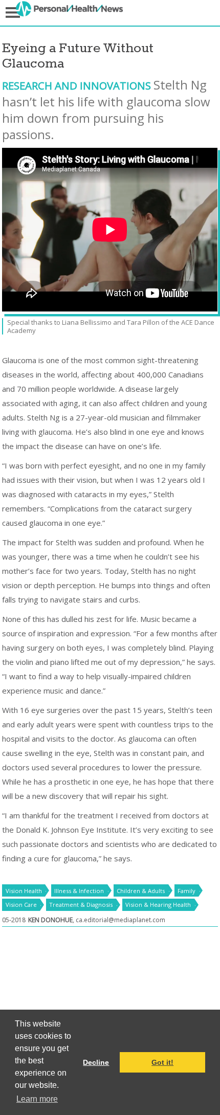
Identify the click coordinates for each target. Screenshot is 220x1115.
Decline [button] (96, 1062)
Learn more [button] (37, 1099)
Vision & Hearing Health (158, 904)
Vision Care (21, 904)
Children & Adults (141, 891)
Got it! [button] (162, 1062)
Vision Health (24, 891)
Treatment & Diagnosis (81, 904)
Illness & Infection (79, 891)
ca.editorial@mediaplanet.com (120, 920)
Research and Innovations (77, 85)
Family (186, 891)
